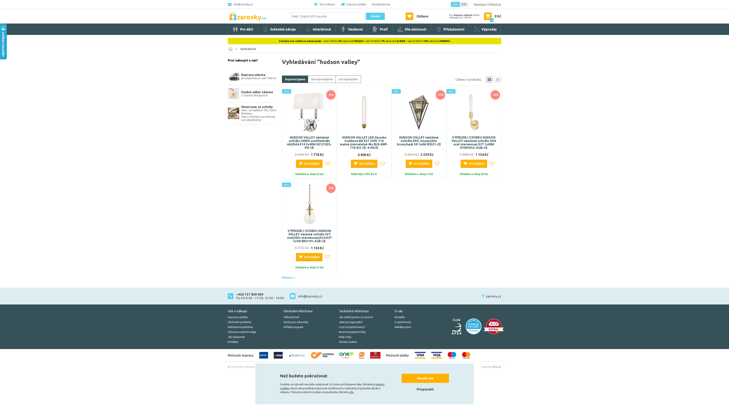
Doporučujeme (295, 79)
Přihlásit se (494, 4)
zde (351, 392)
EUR (464, 4)
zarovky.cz (493, 296)
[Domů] (231, 49)
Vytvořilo (491, 366)
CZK (455, 4)
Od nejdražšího (348, 79)
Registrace (480, 4)
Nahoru (287, 277)
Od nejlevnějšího (322, 79)
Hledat (375, 16)
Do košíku (312, 163)
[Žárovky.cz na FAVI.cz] (494, 326)
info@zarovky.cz (243, 4)
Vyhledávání (248, 48)
